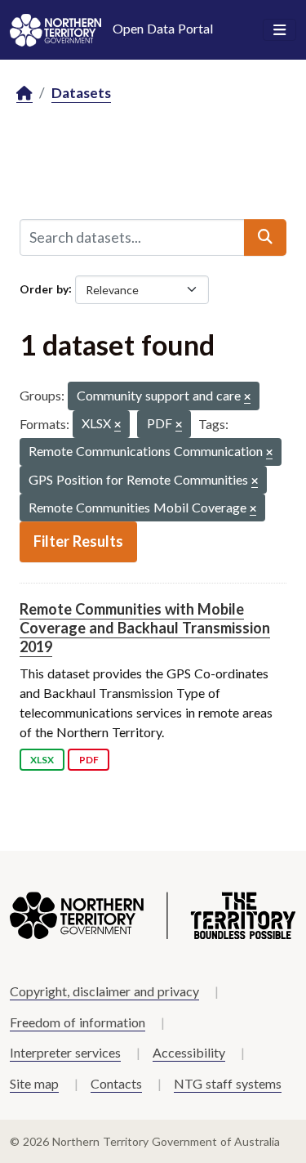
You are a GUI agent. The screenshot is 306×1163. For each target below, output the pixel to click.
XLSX (42, 760)
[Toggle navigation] (279, 30)
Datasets (81, 92)
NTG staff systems (228, 1083)
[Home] (24, 93)
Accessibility (189, 1052)
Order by (44, 288)
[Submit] (265, 237)
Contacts (116, 1083)
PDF (89, 760)
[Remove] (247, 397)
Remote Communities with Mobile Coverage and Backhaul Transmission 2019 (145, 628)
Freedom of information (77, 1022)
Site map (34, 1083)
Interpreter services (65, 1052)
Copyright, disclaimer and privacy (104, 991)
